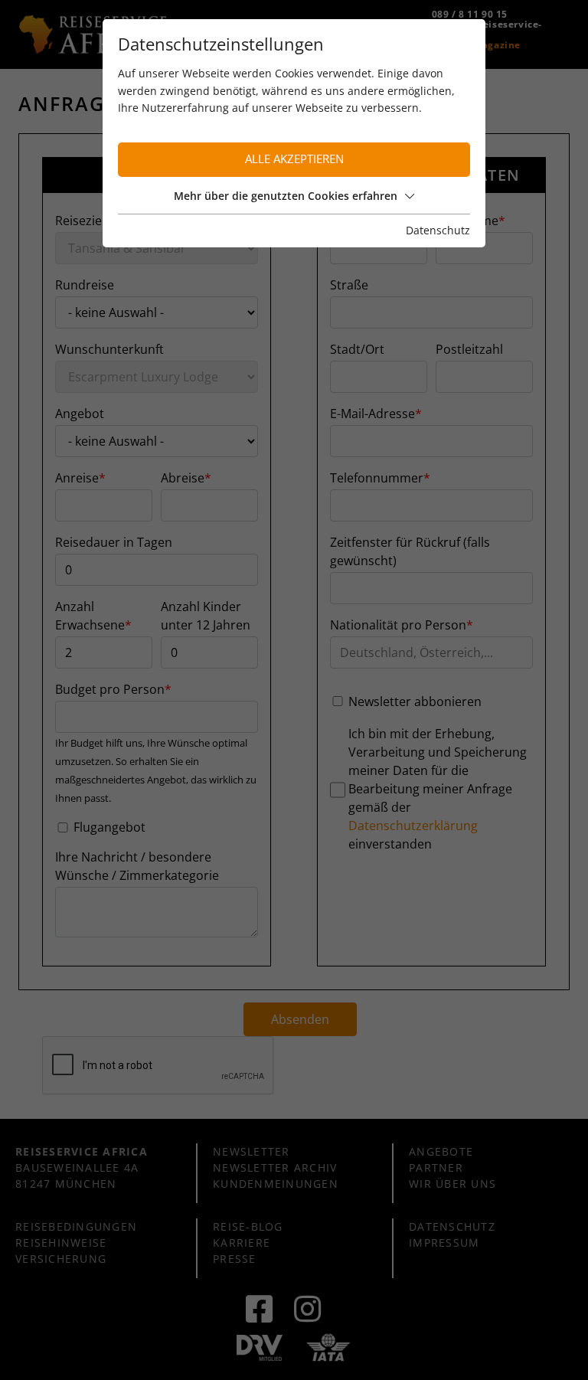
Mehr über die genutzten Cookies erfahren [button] (285, 195)
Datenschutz (438, 230)
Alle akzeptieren (294, 159)
